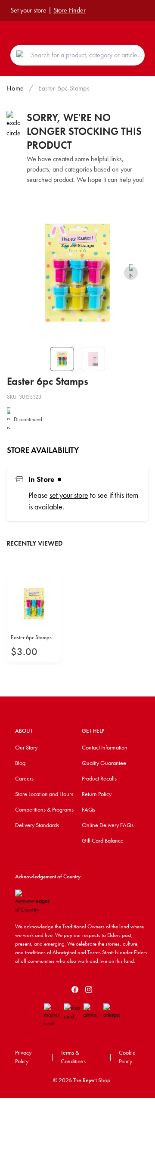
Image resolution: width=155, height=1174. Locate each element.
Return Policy (97, 794)
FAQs (88, 809)
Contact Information (104, 747)
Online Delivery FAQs (107, 825)
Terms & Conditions (73, 1057)
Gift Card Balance (103, 840)
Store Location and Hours (44, 794)
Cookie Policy (127, 1057)
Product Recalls (99, 778)
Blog (20, 763)
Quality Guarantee (104, 763)
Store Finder (69, 10)
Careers (24, 778)
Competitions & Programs (44, 809)
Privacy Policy (23, 1057)
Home (15, 88)
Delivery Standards (37, 825)
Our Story (26, 747)
